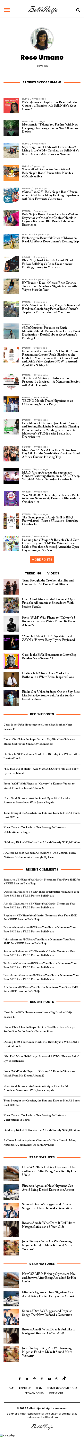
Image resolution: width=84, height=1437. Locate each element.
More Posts (42, 559)
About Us (25, 1388)
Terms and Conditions (62, 1388)
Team (39, 1388)
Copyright (56, 1393)
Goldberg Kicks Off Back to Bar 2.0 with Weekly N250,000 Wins (42, 842)
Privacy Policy (34, 1393)
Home (10, 1388)
